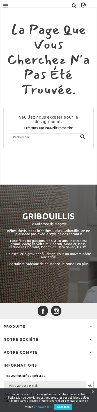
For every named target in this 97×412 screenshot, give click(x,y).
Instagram (56, 311)
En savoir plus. (43, 406)
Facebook (43, 311)
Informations (20, 365)
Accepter (63, 406)
